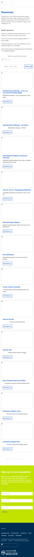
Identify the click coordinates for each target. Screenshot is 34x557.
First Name (4, 490)
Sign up (5, 512)
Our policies (11, 535)
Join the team (23, 533)
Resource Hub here (10, 50)
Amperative (27, 540)
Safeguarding (19, 535)
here (20, 38)
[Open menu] (31, 3)
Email (2, 504)
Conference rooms (5, 533)
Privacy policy (4, 540)
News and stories (15, 533)
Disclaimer (10, 540)
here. (7, 40)
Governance (4, 535)
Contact (30, 533)
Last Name (4, 497)
